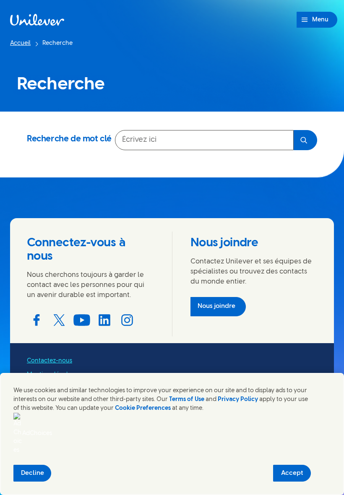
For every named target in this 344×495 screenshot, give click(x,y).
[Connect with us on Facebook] (36, 320)
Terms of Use (186, 399)
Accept (292, 473)
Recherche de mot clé (69, 139)
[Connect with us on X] (59, 320)
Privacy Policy (238, 399)
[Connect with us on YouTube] (81, 320)
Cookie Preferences (143, 408)
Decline (32, 473)
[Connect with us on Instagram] (127, 320)
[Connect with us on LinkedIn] (104, 320)
